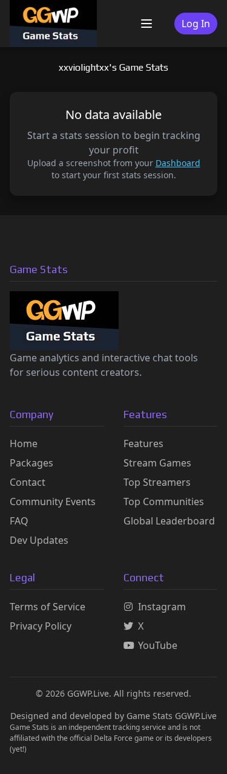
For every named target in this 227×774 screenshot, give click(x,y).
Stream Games (157, 462)
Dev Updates (39, 540)
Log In (196, 23)
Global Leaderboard (169, 520)
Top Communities (163, 501)
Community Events (53, 501)
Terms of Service (47, 606)
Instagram (162, 606)
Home (24, 443)
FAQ (19, 520)
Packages (31, 462)
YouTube (157, 645)
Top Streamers (157, 482)
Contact (27, 482)
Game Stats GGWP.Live (172, 715)
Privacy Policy (40, 626)
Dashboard (178, 163)
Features (143, 443)
